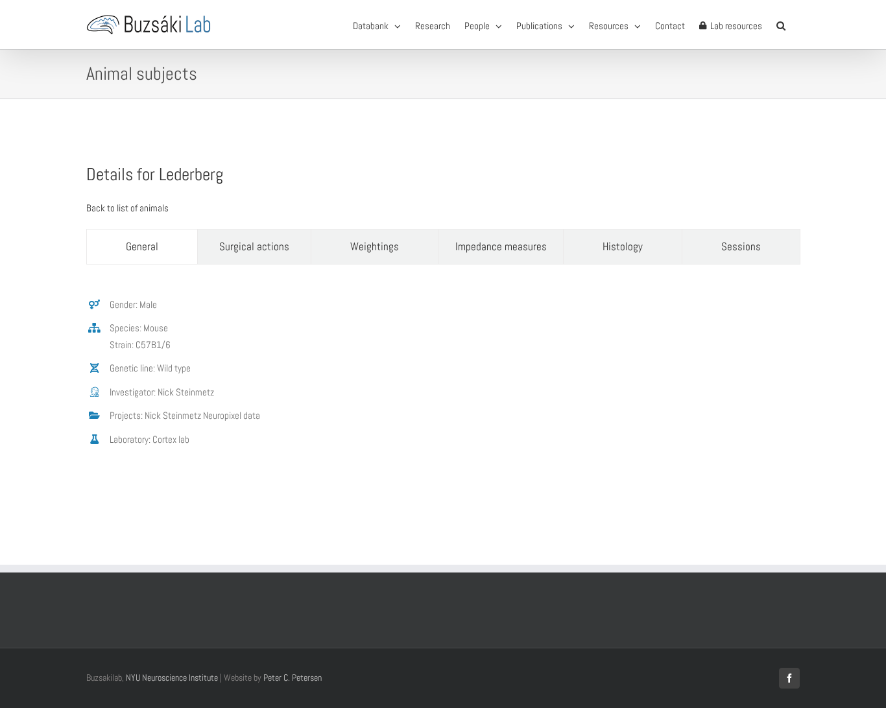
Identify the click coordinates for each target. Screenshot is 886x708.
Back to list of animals (127, 208)
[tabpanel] (443, 378)
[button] (780, 24)
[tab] (142, 246)
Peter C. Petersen (292, 677)
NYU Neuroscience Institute (172, 677)
